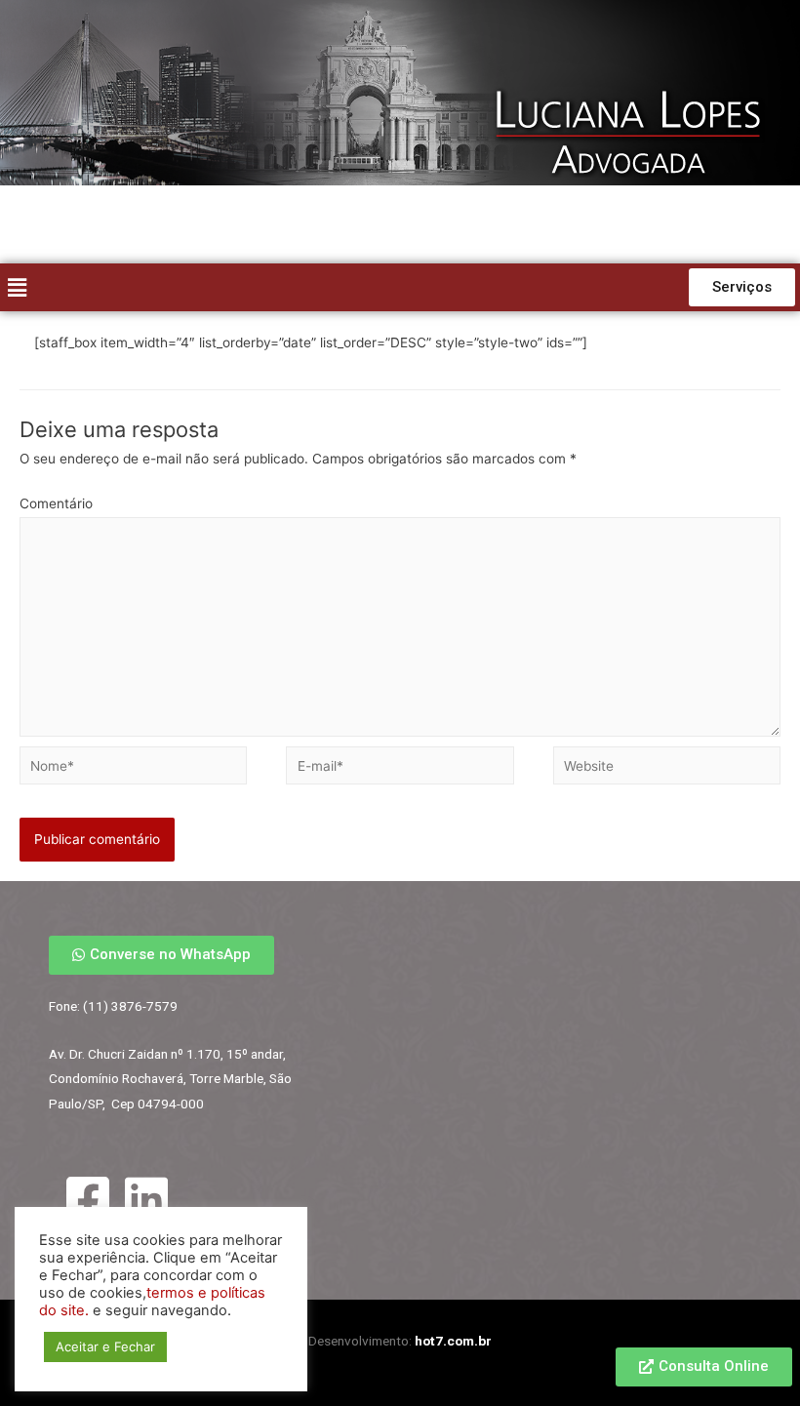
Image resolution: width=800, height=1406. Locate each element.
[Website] (666, 769)
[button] (742, 287)
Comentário (56, 503)
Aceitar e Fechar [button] (105, 1346)
